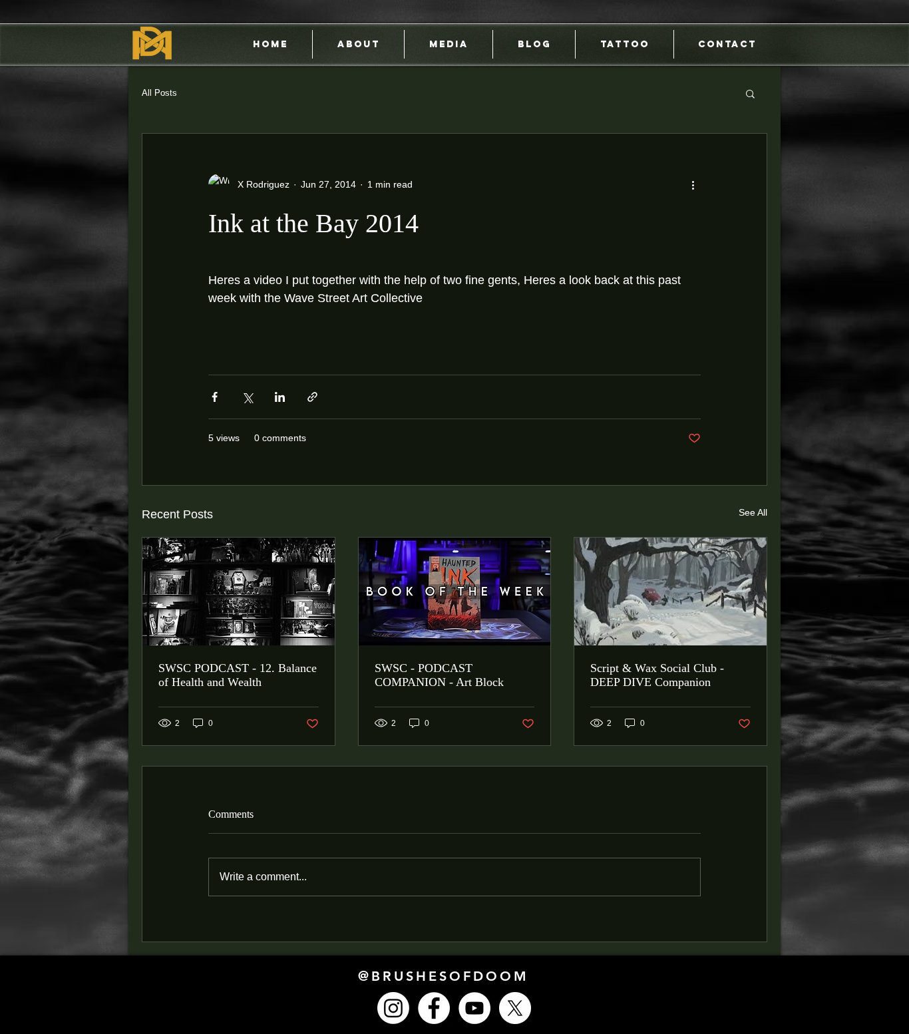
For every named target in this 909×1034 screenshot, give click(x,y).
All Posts (159, 93)
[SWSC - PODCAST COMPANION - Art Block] (455, 591)
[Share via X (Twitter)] (247, 397)
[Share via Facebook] (214, 397)
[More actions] (693, 184)
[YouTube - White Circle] (474, 1008)
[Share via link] (312, 397)
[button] (750, 93)
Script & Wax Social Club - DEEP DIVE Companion (657, 675)
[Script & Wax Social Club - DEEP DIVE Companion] (670, 591)
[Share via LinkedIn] (279, 397)
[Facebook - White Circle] (434, 1008)
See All (753, 512)
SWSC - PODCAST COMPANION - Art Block (439, 675)
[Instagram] (393, 1008)
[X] (515, 1008)
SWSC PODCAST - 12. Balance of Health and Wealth (237, 675)
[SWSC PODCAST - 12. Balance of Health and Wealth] (238, 591)
